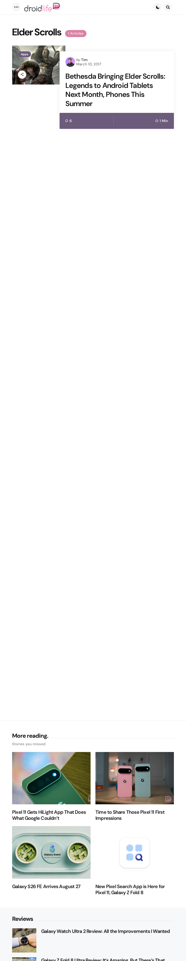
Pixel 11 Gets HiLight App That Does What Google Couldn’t (49, 815)
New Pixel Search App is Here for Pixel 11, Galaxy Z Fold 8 (130, 890)
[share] (22, 74)
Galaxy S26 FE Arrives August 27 (46, 887)
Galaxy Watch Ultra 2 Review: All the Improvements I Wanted (105, 931)
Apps (24, 54)
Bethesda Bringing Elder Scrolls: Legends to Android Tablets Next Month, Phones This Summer (115, 90)
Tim (84, 59)
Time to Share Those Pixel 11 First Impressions (129, 815)
